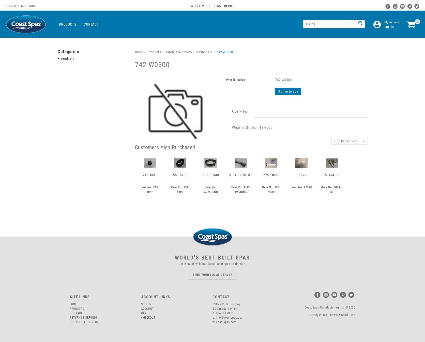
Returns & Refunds (84, 317)
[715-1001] (150, 162)
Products (67, 24)
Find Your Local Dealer (212, 275)
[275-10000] (271, 162)
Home (74, 304)
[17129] (301, 162)
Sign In (389, 27)
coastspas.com (226, 322)
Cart (144, 313)
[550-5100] (180, 162)
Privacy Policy (318, 315)
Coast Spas (26, 24)
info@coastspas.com (229, 317)
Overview (240, 111)
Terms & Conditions (342, 315)
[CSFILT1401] (210, 162)
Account (147, 308)
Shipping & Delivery (84, 322)
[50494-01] (332, 162)
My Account (392, 22)
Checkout (148, 317)
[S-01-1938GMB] (241, 162)
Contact (91, 24)
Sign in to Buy (288, 91)
